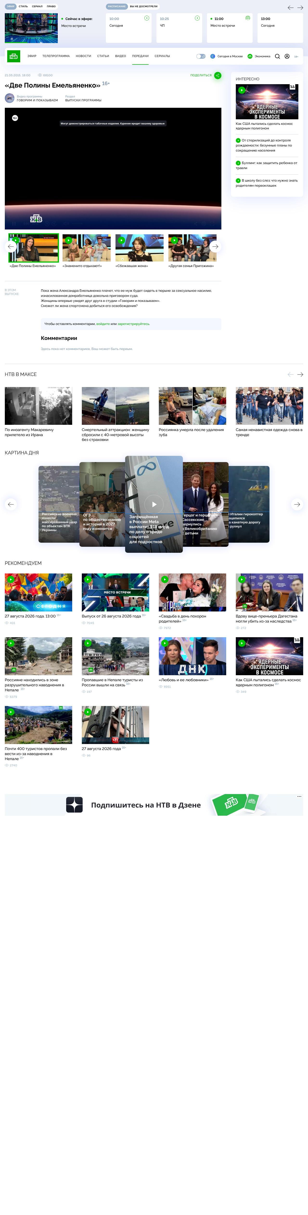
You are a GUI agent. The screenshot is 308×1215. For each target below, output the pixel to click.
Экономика (262, 56)
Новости (83, 56)
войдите (103, 324)
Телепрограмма (56, 56)
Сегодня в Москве (230, 56)
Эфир (31, 56)
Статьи (103, 56)
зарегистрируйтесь (133, 324)
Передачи (140, 56)
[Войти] (287, 56)
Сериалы (162, 56)
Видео (120, 56)
